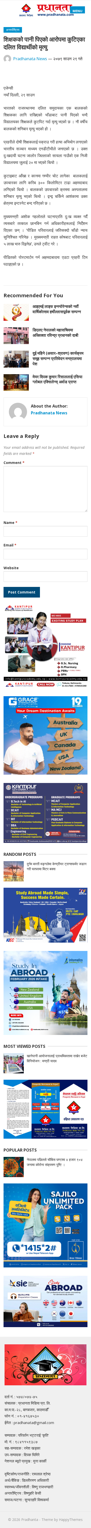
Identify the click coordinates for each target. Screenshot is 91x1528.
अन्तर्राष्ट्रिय (12, 30)
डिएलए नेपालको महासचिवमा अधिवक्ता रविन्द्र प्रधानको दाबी (55, 332)
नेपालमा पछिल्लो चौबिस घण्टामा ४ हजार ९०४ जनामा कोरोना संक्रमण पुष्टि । (55, 1162)
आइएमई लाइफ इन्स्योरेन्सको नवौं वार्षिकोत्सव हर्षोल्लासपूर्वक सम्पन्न (57, 309)
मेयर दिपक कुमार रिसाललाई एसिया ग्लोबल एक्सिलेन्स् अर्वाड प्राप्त (57, 379)
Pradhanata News (30, 58)
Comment (14, 462)
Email (10, 545)
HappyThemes (71, 1519)
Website (11, 567)
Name (10, 522)
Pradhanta (29, 1519)
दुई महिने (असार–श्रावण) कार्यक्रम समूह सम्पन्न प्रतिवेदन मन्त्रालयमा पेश (58, 358)
